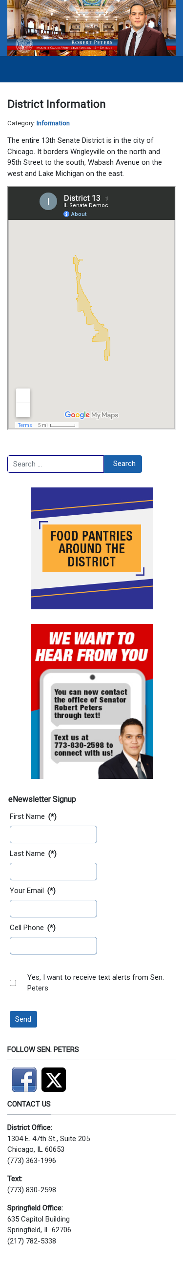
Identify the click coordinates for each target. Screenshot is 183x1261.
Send (23, 1019)
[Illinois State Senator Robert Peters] (91, 27)
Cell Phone (33, 927)
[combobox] (55, 464)
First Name (33, 816)
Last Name (33, 853)
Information (53, 123)
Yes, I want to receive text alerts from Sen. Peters (95, 983)
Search (124, 463)
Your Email (33, 890)
